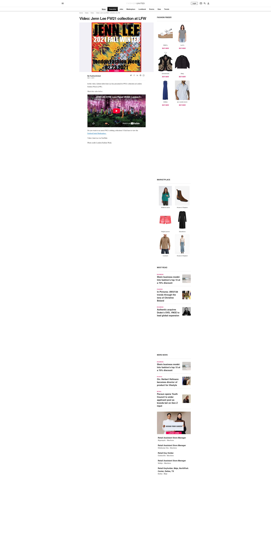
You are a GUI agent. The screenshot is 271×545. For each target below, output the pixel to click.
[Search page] (205, 3)
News (86, 13)
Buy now (165, 48)
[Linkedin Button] (137, 75)
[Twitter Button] (131, 75)
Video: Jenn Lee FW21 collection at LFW (108, 13)
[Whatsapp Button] (143, 75)
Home (81, 13)
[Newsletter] (201, 3)
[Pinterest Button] (140, 75)
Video (92, 13)
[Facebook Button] (134, 75)
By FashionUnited (94, 76)
